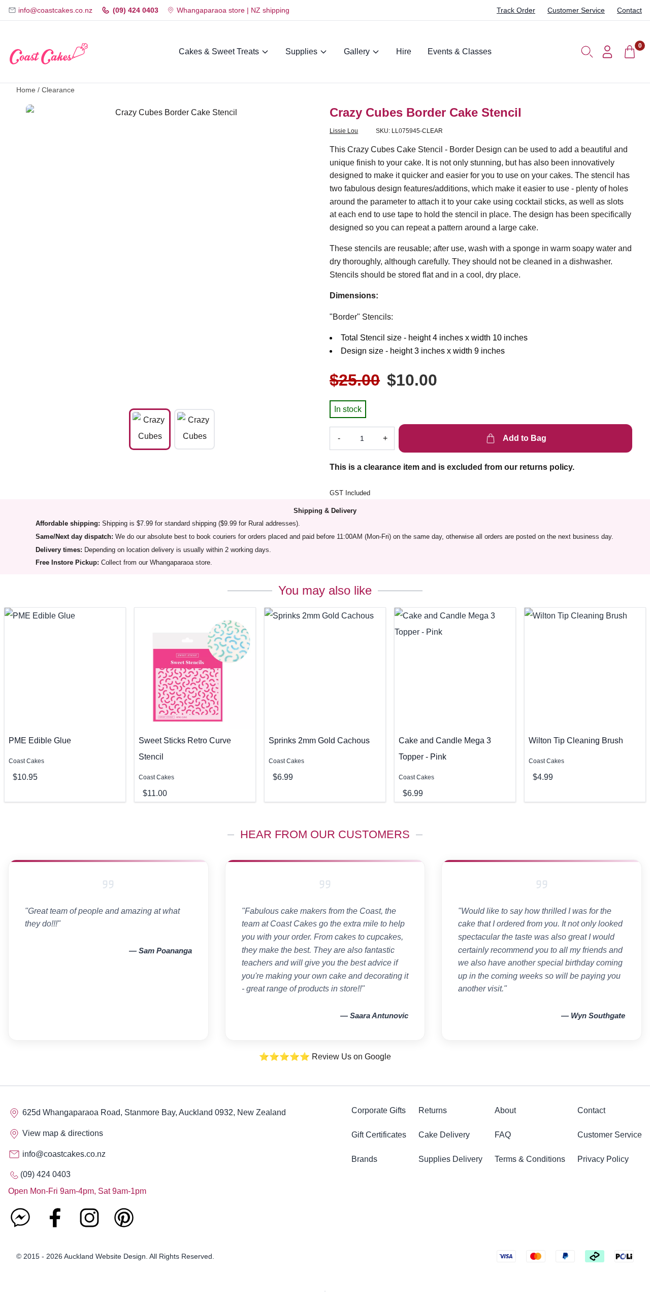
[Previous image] (41, 250)
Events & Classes (460, 51)
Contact (629, 10)
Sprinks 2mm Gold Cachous (319, 740)
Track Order (516, 10)
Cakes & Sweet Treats (219, 51)
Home (26, 90)
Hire (403, 51)
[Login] (607, 52)
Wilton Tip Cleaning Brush (576, 740)
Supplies (301, 51)
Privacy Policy (603, 1159)
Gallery (357, 51)
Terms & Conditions (530, 1159)
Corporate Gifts (378, 1110)
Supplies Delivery (450, 1159)
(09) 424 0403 (135, 10)
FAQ (503, 1134)
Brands (364, 1159)
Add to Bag (523, 438)
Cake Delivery (444, 1134)
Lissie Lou (344, 130)
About (505, 1110)
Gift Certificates (378, 1134)
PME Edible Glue (40, 740)
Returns (432, 1110)
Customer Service (576, 10)
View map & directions (61, 1133)
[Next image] (303, 250)
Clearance (58, 90)
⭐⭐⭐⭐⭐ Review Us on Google (325, 1056)
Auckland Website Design (105, 1256)
